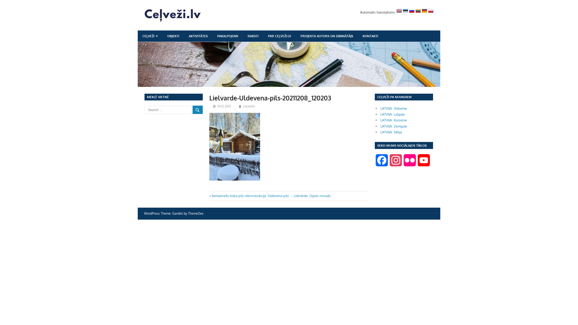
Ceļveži (148, 36)
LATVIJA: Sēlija (391, 132)
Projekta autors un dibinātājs (327, 36)
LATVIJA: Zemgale (393, 126)
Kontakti (370, 36)
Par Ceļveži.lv (279, 36)
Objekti (173, 36)
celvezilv (249, 106)
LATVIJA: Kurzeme (393, 120)
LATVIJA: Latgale (392, 114)
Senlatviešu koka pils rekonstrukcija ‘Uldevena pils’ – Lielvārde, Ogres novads (271, 196)
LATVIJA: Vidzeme (393, 108)
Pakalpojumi (227, 36)
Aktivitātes (198, 36)
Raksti (253, 36)
